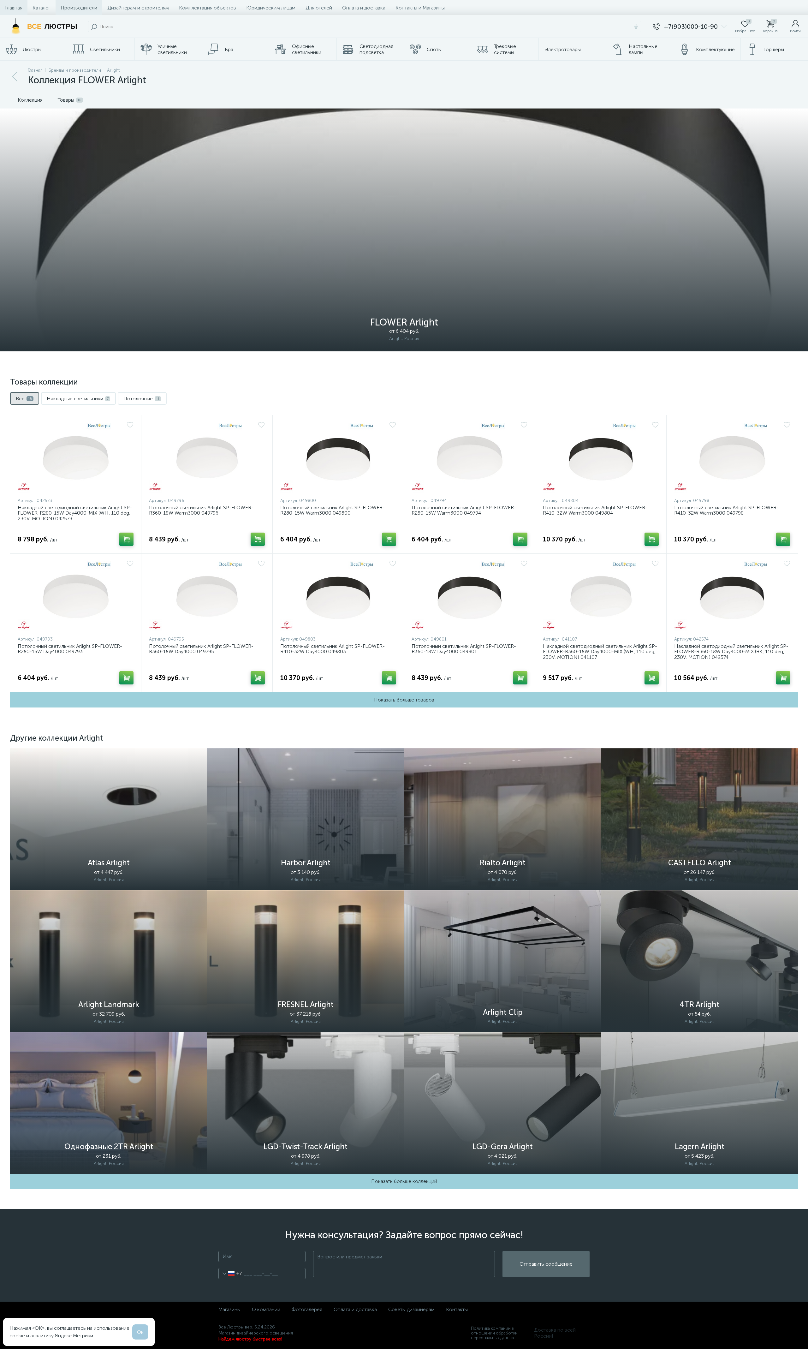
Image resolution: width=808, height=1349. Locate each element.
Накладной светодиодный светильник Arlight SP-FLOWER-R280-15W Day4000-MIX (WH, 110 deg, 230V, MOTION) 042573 (75, 513)
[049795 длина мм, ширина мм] (207, 596)
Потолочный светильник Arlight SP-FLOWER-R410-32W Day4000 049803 (332, 648)
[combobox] (230, 1273)
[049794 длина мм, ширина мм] (469, 458)
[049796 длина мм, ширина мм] (207, 458)
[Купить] (126, 539)
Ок (140, 1332)
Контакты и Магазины (420, 8)
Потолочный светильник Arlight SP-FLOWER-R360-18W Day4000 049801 (464, 648)
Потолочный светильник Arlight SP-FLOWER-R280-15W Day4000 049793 (70, 648)
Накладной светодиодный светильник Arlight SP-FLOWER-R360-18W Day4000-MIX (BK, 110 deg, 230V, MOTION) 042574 (731, 651)
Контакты (457, 1309)
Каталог (41, 8)
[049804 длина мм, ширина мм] (601, 458)
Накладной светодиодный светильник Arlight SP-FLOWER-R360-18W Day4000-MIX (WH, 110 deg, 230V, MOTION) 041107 (600, 651)
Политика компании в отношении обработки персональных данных (494, 1333)
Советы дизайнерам (411, 1309)
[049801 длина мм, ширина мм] (469, 596)
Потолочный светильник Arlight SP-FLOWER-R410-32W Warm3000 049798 (726, 510)
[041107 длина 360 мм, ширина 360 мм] (601, 596)
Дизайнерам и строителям (138, 8)
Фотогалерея (307, 1309)
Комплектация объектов (207, 8)
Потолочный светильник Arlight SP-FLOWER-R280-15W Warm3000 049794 (464, 510)
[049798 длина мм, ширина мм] (732, 458)
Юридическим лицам (270, 8)
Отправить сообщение (546, 1264)
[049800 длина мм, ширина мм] (338, 458)
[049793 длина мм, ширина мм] (76, 596)
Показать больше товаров (404, 700)
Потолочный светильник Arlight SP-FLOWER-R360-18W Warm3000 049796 (201, 510)
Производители (79, 8)
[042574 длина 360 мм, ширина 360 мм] (732, 596)
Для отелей (319, 8)
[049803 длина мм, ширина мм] (338, 596)
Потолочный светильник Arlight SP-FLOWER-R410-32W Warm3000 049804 (595, 510)
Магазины (229, 1309)
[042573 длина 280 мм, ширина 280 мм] (76, 458)
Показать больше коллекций (404, 1181)
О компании (266, 1309)
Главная (13, 8)
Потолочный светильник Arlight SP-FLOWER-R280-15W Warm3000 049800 (332, 510)
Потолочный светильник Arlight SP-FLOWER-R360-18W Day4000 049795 (201, 648)
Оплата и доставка (363, 8)
